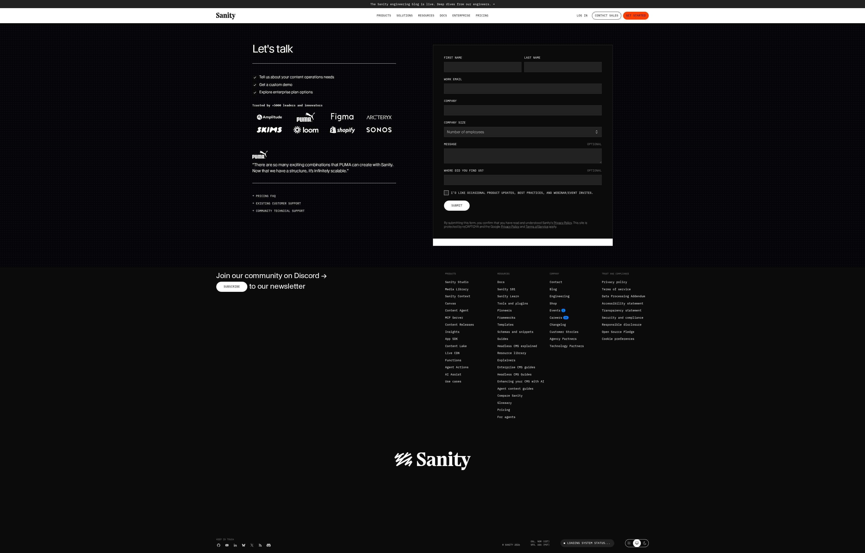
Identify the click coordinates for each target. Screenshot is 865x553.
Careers (556, 318)
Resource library (511, 353)
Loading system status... (588, 543)
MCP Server (454, 318)
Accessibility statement (622, 303)
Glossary (504, 403)
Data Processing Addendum (623, 296)
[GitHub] (218, 545)
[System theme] (637, 543)
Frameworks (506, 318)
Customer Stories (564, 332)
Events (555, 310)
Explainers (506, 360)
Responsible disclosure (622, 325)
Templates (505, 325)
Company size (455, 122)
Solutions (404, 15)
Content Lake (456, 346)
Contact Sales (606, 15)
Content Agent (457, 310)
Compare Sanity (510, 396)
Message (523, 144)
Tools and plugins (512, 303)
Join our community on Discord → (271, 275)
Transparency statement (622, 310)
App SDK (451, 339)
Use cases (453, 381)
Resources (426, 15)
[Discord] (268, 545)
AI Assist (453, 374)
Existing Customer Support (278, 203)
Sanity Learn (508, 296)
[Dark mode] (645, 543)
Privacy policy (614, 282)
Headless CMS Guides (514, 374)
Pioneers (504, 310)
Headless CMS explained (517, 346)
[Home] (225, 15)
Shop (553, 303)
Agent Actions (457, 367)
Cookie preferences (618, 339)
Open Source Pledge (618, 332)
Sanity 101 (506, 289)
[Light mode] (629, 543)
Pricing (482, 15)
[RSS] (260, 545)
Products (384, 15)
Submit (456, 205)
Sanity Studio (457, 282)
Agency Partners (563, 339)
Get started (636, 15)
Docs (443, 15)
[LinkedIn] (235, 545)
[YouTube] (227, 545)
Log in (582, 15)
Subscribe (232, 286)
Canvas (450, 303)
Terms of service (616, 289)
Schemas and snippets (515, 332)
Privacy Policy (563, 222)
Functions (453, 360)
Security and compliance (622, 318)
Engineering (559, 296)
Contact (556, 282)
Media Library (457, 289)
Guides (502, 339)
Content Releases (459, 325)
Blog (553, 289)
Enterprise (461, 15)
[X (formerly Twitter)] (252, 545)
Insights (452, 332)
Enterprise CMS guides (516, 367)
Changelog (558, 325)
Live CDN (452, 353)
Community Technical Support (280, 211)
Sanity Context (457, 296)
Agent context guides (515, 389)
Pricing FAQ (266, 196)
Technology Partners (567, 346)
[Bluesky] (243, 545)
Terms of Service (537, 226)
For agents (506, 417)
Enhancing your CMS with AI (520, 381)
